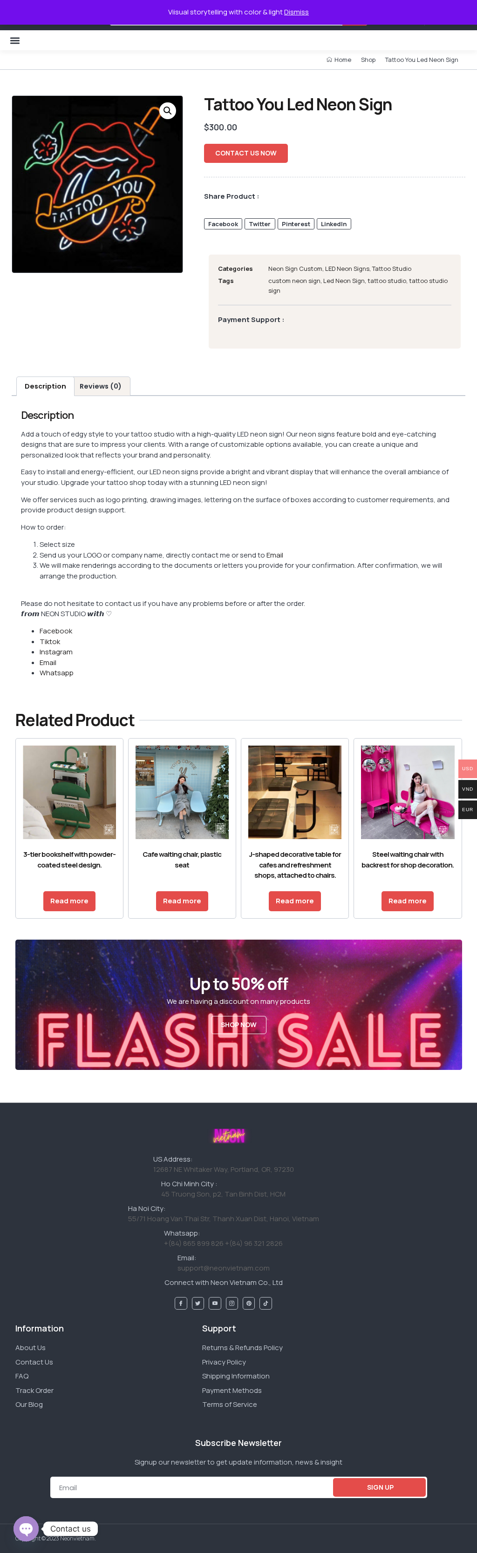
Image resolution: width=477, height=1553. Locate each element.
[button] (14, 40)
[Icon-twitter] (198, 1303)
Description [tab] (45, 386)
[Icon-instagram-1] (232, 1303)
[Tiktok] (265, 1303)
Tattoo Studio (391, 268)
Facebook (56, 631)
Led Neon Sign (344, 280)
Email (274, 555)
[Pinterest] (249, 1303)
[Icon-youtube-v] (215, 1303)
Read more (69, 901)
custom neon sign (294, 280)
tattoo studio (387, 280)
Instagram (56, 652)
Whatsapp (57, 673)
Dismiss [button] (296, 12)
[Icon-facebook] (181, 1303)
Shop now (239, 1024)
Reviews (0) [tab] (101, 386)
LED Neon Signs (347, 268)
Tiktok (50, 641)
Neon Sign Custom (295, 268)
